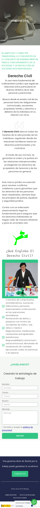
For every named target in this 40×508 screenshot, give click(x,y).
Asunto (5, 401)
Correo (5, 392)
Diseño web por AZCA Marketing (20, 489)
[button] (31, 5)
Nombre (5, 384)
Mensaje (6, 409)
